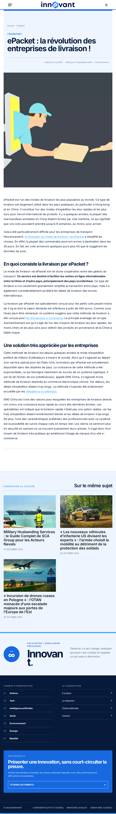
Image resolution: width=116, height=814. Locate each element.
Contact (87, 715)
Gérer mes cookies (101, 807)
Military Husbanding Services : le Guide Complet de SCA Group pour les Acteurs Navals (29, 538)
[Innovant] (58, 5)
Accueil (10, 25)
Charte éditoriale (87, 708)
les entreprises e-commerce (44, 318)
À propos (87, 693)
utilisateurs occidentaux (41, 391)
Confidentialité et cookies (48, 807)
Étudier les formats (58, 784)
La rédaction (87, 700)
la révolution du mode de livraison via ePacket (54, 236)
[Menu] (10, 5)
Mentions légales (77, 807)
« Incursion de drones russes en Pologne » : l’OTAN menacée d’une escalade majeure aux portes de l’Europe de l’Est (29, 604)
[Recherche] (106, 5)
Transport (20, 25)
